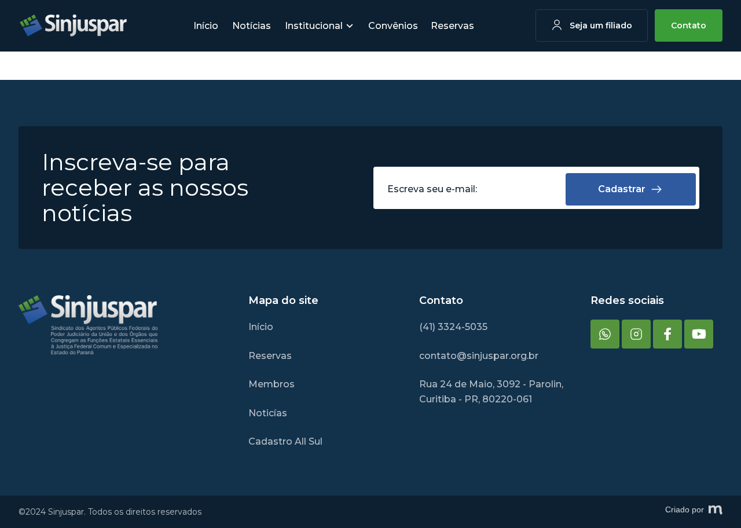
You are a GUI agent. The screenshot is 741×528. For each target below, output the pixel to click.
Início (205, 26)
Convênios (393, 26)
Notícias (251, 26)
